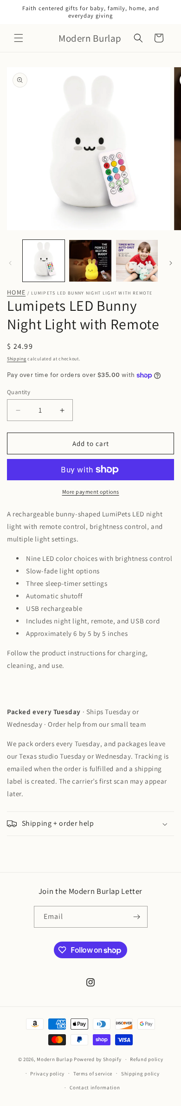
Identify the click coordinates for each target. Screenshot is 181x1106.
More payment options (90, 491)
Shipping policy (140, 1073)
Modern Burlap (54, 1059)
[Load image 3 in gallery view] (137, 261)
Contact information (95, 1087)
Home (16, 292)
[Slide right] (171, 263)
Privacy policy (47, 1073)
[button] (18, 38)
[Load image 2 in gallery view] (90, 261)
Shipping (16, 359)
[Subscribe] (137, 917)
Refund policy (146, 1059)
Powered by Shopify (98, 1059)
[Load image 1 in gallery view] (44, 261)
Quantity (18, 392)
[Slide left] (10, 263)
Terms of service (92, 1073)
